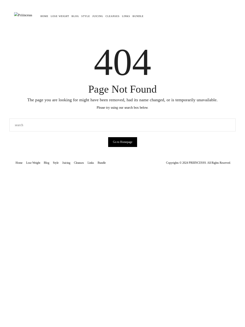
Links (126, 16)
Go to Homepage (122, 142)
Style (85, 16)
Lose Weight (60, 16)
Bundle (138, 16)
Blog (75, 16)
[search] (148, 16)
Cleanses (113, 16)
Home (44, 16)
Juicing (97, 16)
